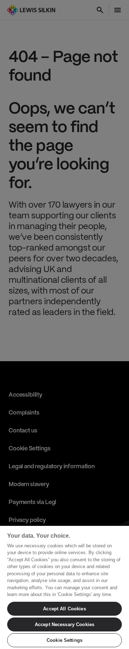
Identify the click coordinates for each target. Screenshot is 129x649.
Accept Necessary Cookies (64, 624)
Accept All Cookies (64, 608)
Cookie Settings (64, 640)
